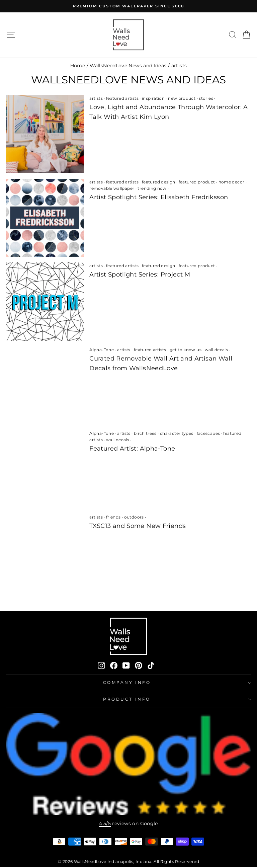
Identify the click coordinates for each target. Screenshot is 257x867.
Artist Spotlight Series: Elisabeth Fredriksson (158, 197)
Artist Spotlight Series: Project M (139, 274)
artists (96, 98)
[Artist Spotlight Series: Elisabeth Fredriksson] (45, 218)
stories (206, 98)
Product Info (126, 699)
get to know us (185, 349)
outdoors (134, 517)
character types (176, 433)
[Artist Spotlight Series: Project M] (45, 301)
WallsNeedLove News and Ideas (128, 65)
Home (77, 65)
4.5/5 (105, 823)
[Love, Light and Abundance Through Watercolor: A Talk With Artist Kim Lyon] (45, 134)
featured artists (122, 98)
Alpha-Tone (101, 349)
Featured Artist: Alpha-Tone (132, 448)
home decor (232, 181)
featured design (158, 181)
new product (181, 98)
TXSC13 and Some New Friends (137, 526)
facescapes (208, 433)
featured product (197, 181)
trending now (152, 188)
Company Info (127, 682)
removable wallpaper (111, 188)
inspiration (153, 98)
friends (113, 517)
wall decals (216, 349)
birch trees (145, 433)
